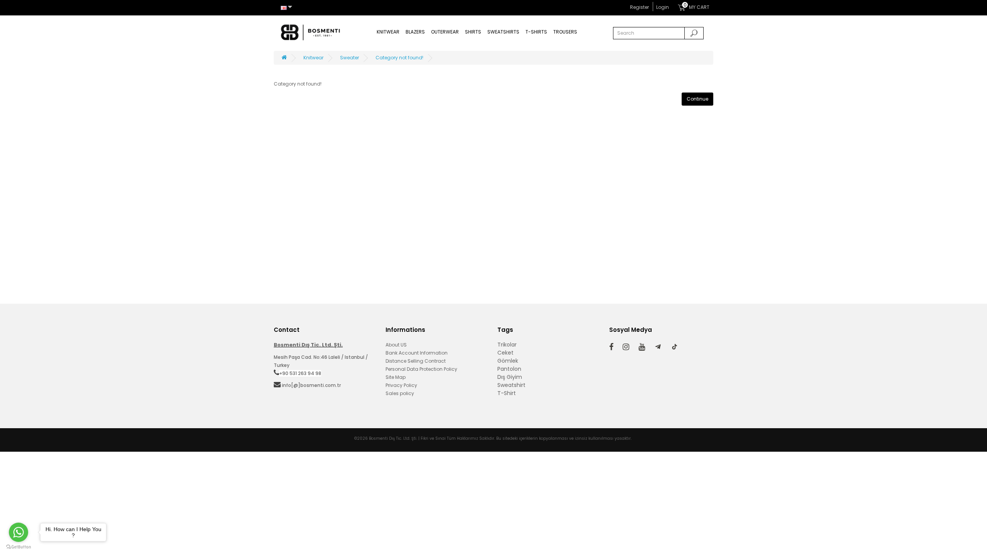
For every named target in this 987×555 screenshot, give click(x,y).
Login (662, 7)
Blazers (415, 32)
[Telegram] (658, 347)
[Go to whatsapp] (18, 532)
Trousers (565, 32)
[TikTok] (674, 347)
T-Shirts (536, 32)
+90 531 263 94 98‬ (300, 373)
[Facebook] (611, 347)
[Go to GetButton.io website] (18, 547)
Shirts (473, 32)
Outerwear (445, 32)
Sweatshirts (503, 32)
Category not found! (399, 57)
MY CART (696, 6)
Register (639, 7)
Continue (697, 99)
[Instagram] (626, 347)
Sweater (349, 57)
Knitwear (388, 32)
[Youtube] (641, 347)
